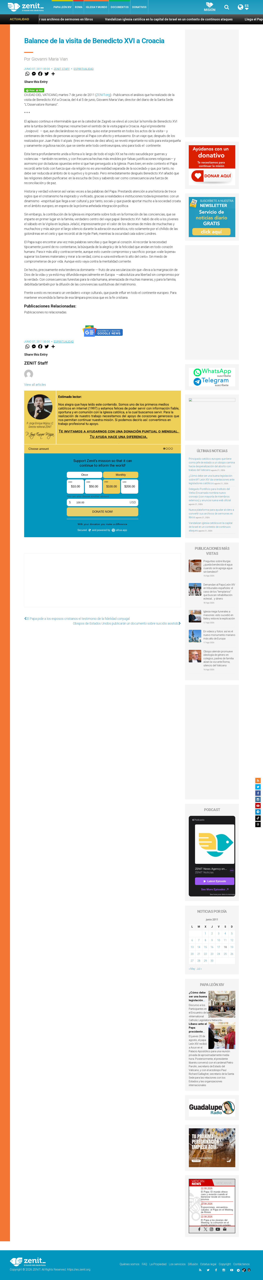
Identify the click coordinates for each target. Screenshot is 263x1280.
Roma (78, 7)
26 (231, 953)
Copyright (225, 1264)
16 (212, 947)
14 (198, 947)
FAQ (144, 1264)
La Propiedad (158, 1264)
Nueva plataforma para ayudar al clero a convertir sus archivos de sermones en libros (211, 513)
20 (192, 953)
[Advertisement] (102, 584)
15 (205, 947)
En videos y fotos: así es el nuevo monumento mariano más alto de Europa (219, 635)
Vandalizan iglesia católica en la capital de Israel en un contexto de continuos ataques (107, 19)
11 (225, 940)
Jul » (199, 968)
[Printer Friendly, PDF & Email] (34, 90)
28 (198, 960)
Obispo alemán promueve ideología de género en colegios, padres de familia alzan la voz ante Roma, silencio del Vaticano (218, 658)
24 (218, 953)
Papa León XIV (62, 7)
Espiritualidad (84, 69)
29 (205, 960)
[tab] (200, 1182)
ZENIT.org (103, 95)
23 (212, 953)
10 (218, 940)
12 (231, 940)
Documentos (120, 7)
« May (192, 968)
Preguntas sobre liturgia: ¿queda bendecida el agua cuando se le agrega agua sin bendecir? (217, 566)
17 (218, 947)
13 (192, 947)
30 (212, 960)
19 (231, 947)
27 (192, 960)
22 (205, 953)
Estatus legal (208, 1264)
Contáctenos (241, 1264)
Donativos (139, 7)
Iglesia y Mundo (96, 7)
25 (225, 953)
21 (198, 953)
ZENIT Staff (62, 69)
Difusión (193, 1264)
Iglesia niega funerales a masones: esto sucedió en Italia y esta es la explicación (219, 615)
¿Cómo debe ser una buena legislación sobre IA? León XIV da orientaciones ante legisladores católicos (211, 479)
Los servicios (177, 1264)
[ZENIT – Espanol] (30, 7)
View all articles (35, 384)
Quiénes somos (129, 1264)
